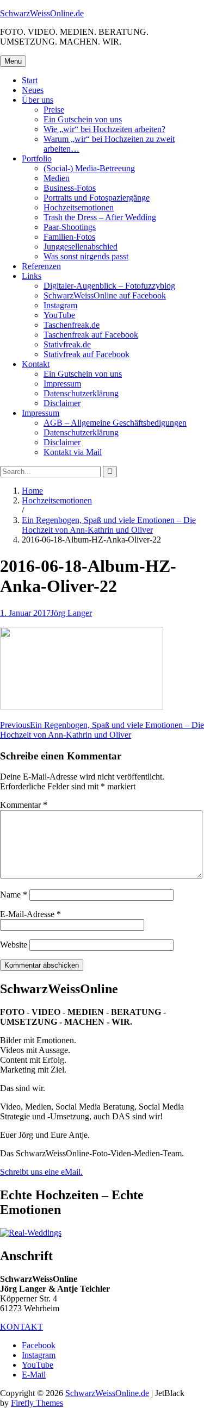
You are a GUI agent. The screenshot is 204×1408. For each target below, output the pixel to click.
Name (13, 894)
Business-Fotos (70, 187)
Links (31, 276)
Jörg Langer (71, 613)
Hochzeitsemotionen (79, 207)
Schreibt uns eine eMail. (41, 1171)
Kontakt (36, 364)
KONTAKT (21, 1326)
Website (13, 944)
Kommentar (23, 804)
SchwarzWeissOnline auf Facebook (105, 295)
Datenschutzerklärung (81, 393)
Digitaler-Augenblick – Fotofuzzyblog (109, 285)
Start (30, 80)
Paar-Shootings (70, 227)
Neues (33, 90)
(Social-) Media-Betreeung (89, 168)
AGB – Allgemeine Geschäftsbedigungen (115, 422)
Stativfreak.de (67, 344)
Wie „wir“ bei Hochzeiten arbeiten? (104, 129)
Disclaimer (62, 403)
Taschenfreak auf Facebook (91, 334)
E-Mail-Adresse (30, 914)
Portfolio (37, 158)
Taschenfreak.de (72, 324)
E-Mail (34, 1374)
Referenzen (41, 266)
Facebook (38, 1345)
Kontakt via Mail (73, 452)
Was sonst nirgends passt (86, 256)
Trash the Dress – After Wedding (100, 217)
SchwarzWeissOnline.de (42, 13)
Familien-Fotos (69, 236)
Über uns (37, 99)
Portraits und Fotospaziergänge (97, 197)
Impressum (62, 383)
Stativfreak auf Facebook (86, 354)
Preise (54, 109)
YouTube (59, 315)
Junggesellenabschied (81, 246)
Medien (57, 178)
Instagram (60, 305)
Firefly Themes (37, 1402)
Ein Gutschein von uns (83, 119)
